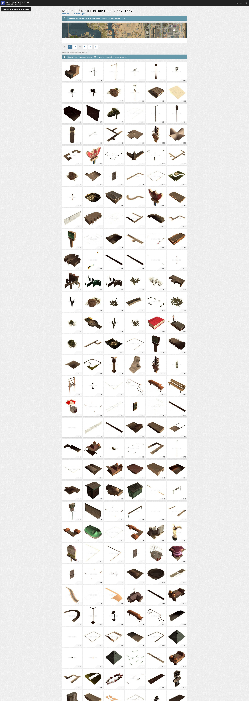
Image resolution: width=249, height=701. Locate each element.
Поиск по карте (79, 14)
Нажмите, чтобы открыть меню (16, 9)
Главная (65, 14)
